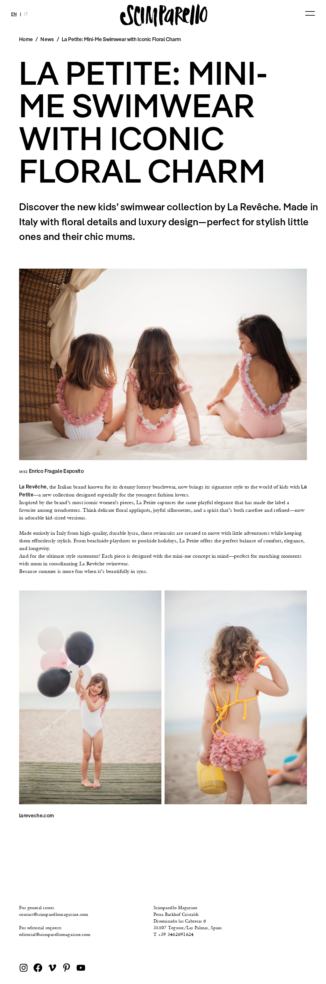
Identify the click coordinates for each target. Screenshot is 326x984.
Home (26, 39)
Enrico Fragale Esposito (56, 471)
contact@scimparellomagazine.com (54, 914)
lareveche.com (36, 815)
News (47, 39)
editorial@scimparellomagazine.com (54, 934)
